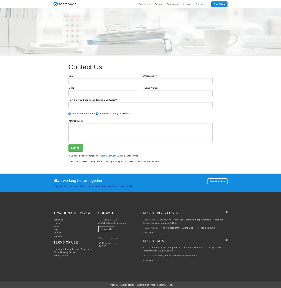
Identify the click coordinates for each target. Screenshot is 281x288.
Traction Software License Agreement (73, 249)
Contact (187, 4)
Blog (56, 229)
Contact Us (106, 229)
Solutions (143, 4)
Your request (75, 120)
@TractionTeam (109, 243)
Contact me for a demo (83, 113)
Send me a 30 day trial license (114, 113)
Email (71, 88)
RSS (103, 246)
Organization (150, 76)
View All (147, 232)
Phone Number (151, 88)
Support (200, 4)
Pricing (158, 4)
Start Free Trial (217, 181)
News (56, 226)
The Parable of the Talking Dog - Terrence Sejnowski (188, 227)
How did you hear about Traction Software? (92, 100)
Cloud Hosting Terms (64, 252)
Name (71, 76)
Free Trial (219, 4)
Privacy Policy (61, 255)
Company (172, 4)
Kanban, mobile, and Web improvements (176, 255)
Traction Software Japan (110, 155)
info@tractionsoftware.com (112, 223)
